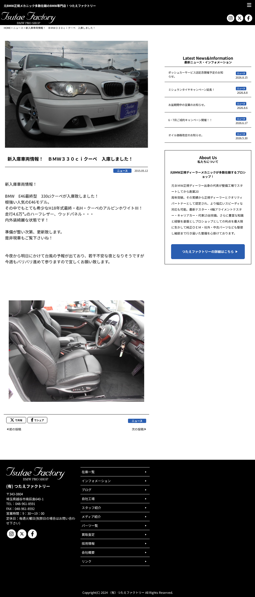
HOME (7, 28)
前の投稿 (15, 429)
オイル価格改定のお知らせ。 (186, 135)
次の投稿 (138, 429)
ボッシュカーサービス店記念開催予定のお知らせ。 (195, 74)
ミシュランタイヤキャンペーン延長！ (191, 90)
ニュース (18, 28)
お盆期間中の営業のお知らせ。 (187, 105)
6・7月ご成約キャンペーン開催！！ (190, 120)
